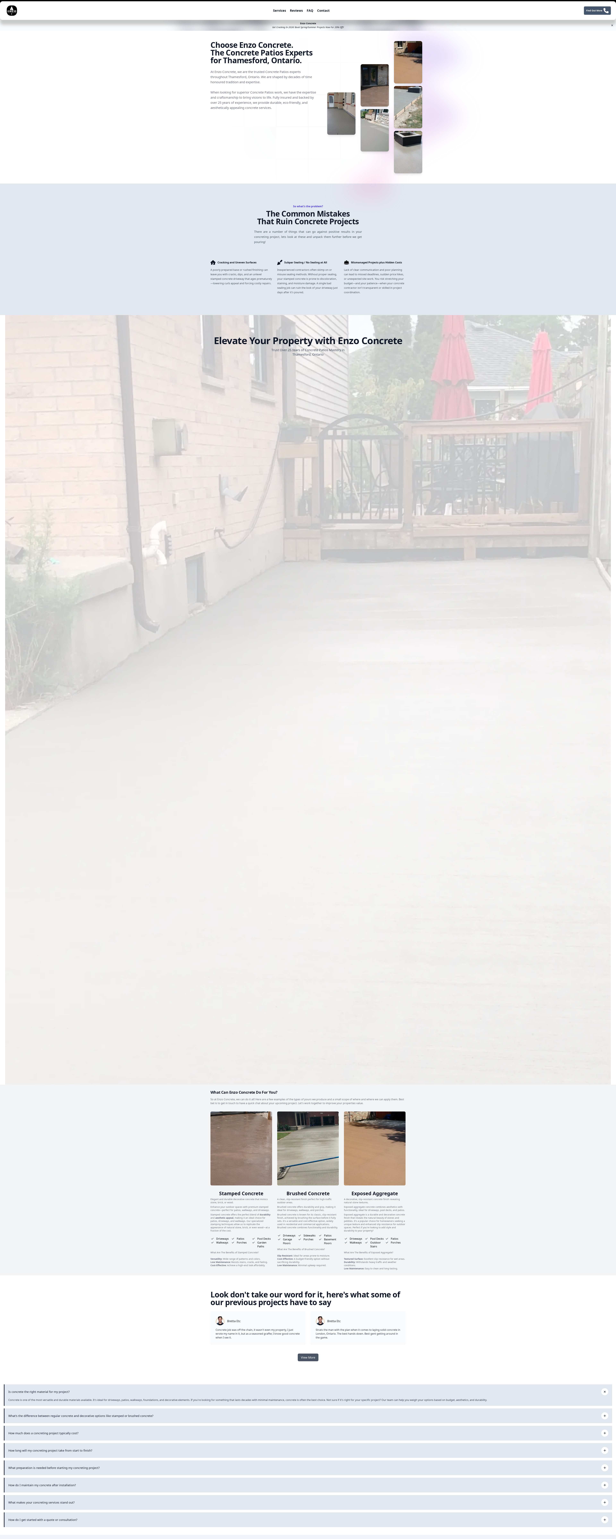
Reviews (296, 10)
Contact (323, 10)
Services (279, 10)
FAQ (310, 10)
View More (308, 1357)
